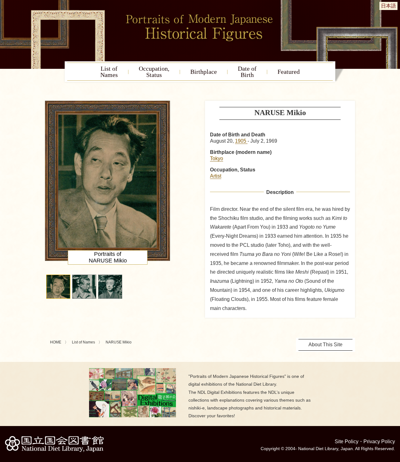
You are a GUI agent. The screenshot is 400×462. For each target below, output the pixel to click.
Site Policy (346, 441)
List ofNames (109, 71)
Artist (215, 176)
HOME (55, 342)
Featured (289, 71)
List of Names (83, 342)
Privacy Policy (379, 441)
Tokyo (216, 158)
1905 (241, 141)
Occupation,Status (154, 71)
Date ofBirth (247, 71)
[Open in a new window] (132, 370)
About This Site (325, 344)
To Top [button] (393, 418)
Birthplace (203, 71)
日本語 (388, 5)
